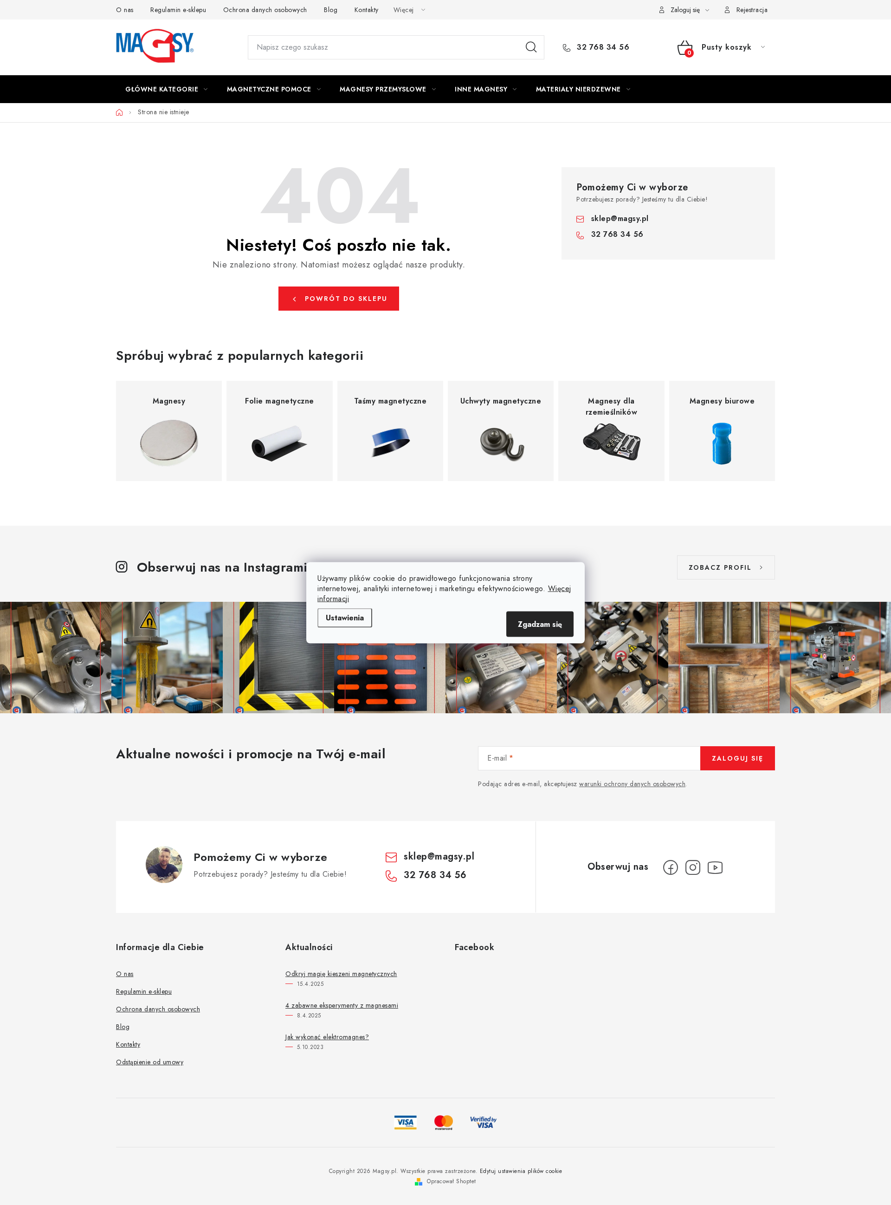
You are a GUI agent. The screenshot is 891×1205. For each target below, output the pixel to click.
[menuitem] (166, 89)
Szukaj (531, 47)
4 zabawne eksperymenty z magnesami (341, 1005)
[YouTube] (715, 867)
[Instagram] (692, 867)
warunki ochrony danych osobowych (632, 783)
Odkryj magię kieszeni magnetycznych (341, 973)
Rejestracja (752, 9)
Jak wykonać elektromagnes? (327, 1037)
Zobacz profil (720, 567)
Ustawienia (345, 617)
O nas (125, 9)
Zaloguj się (737, 758)
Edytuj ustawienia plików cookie (521, 1171)
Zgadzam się (540, 624)
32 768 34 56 (602, 47)
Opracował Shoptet (451, 1181)
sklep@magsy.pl (620, 218)
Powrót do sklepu (346, 298)
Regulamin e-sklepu (178, 9)
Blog (330, 9)
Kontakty (367, 9)
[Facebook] (670, 867)
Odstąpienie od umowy (149, 1062)
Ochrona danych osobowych (265, 9)
